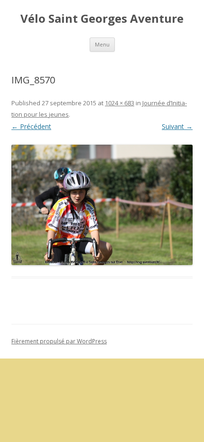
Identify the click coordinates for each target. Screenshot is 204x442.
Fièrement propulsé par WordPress (59, 341)
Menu (102, 44)
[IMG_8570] (102, 205)
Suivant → (177, 126)
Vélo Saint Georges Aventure (102, 18)
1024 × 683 (119, 103)
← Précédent (31, 126)
